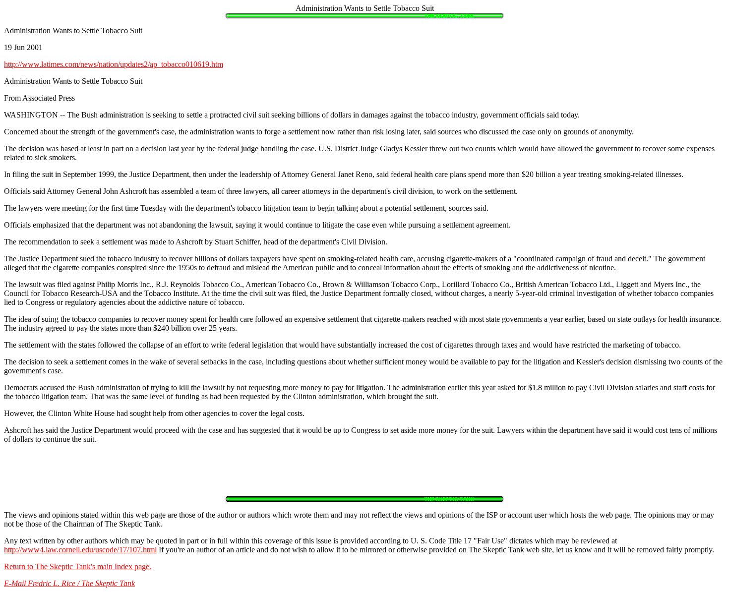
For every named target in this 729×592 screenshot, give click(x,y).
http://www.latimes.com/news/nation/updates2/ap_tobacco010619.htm (113, 64)
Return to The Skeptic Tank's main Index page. (77, 566)
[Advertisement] (364, 474)
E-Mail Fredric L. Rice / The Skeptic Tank (69, 583)
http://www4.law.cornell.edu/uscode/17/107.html (80, 549)
